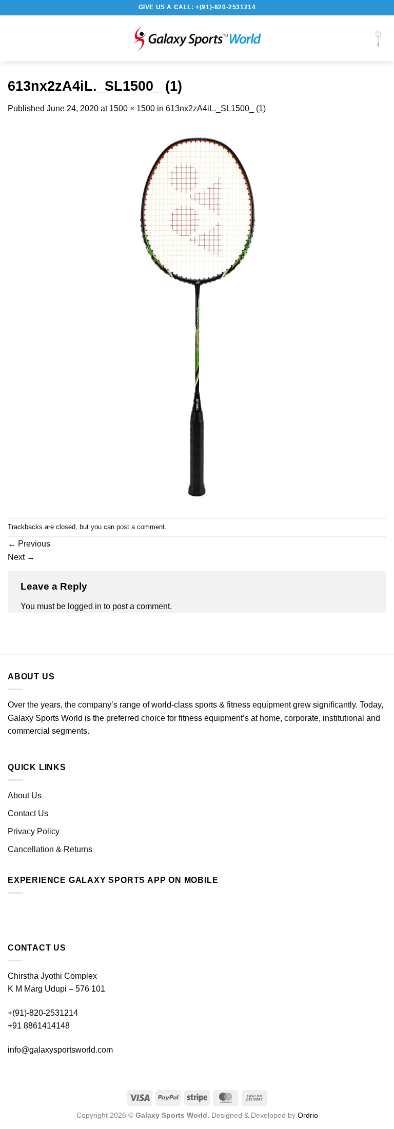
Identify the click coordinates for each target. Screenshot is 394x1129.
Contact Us (28, 813)
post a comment (140, 527)
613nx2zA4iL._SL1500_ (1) (216, 108)
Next (21, 557)
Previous (29, 543)
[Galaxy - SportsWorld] (197, 38)
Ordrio (308, 1115)
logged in (85, 606)
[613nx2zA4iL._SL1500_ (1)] (197, 316)
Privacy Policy (34, 831)
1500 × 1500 (132, 108)
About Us (25, 795)
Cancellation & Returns (50, 849)
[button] (18, 38)
